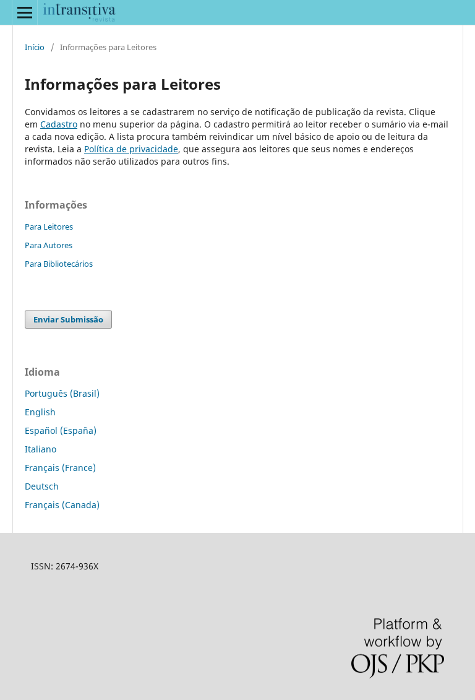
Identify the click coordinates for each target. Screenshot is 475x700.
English (40, 412)
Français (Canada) (62, 505)
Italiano (40, 449)
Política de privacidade (131, 149)
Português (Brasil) (62, 393)
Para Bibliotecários (59, 263)
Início (35, 47)
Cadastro (58, 124)
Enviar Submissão (68, 319)
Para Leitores (49, 226)
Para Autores (48, 245)
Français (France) (60, 467)
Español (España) (60, 430)
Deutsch (42, 486)
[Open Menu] (24, 12)
